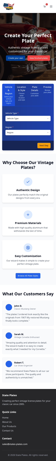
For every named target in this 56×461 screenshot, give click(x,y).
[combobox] (28, 118)
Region (9, 127)
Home (5, 417)
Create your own (15, 58)
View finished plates (39, 58)
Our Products (9, 426)
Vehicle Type (11, 113)
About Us (7, 421)
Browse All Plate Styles (28, 275)
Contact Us (7, 430)
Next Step (44, 145)
